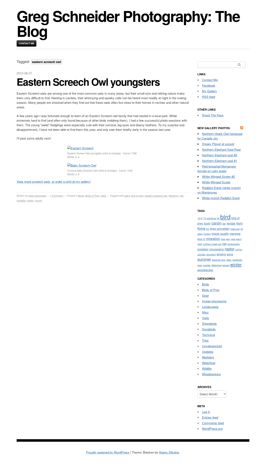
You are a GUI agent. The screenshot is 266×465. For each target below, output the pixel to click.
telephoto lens (218, 259)
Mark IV (201, 239)
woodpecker (205, 270)
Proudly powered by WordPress (107, 452)
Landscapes (210, 306)
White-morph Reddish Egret (221, 198)
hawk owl (235, 228)
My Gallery (209, 91)
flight (239, 223)
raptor (30, 200)
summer (204, 259)
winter (236, 264)
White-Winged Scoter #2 (218, 176)
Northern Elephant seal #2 (219, 155)
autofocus (211, 218)
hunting (207, 233)
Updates (207, 351)
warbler (207, 265)
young (38, 200)
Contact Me (26, 43)
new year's (236, 239)
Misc (205, 312)
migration (213, 238)
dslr (224, 223)
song (230, 254)
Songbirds (209, 329)
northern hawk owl (212, 244)
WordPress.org (212, 428)
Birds (81, 195)
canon (216, 223)
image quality (220, 233)
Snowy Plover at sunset (218, 144)
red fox (238, 249)
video (229, 259)
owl (181, 195)
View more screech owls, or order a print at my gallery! (54, 181)
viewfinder (237, 259)
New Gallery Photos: (213, 128)
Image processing (214, 301)
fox (207, 228)
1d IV (200, 218)
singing (221, 254)
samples (201, 254)
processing (216, 249)
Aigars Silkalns (169, 452)
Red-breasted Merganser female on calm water (216, 168)
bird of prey (137, 195)
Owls (103, 195)
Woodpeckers (211, 374)
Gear (205, 295)
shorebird (211, 254)
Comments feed (213, 423)
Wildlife (207, 368)
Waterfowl (217, 265)
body (207, 223)
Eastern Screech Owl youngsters (88, 81)
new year (225, 239)
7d (204, 218)
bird (225, 216)
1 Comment (56, 195)
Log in (206, 411)
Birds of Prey (92, 195)
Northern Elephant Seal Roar (221, 149)
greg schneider (220, 228)
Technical (208, 335)
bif (218, 218)
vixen (199, 265)
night (199, 244)
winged (225, 265)
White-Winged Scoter (216, 182)
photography (233, 244)
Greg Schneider (37, 195)
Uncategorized (212, 346)
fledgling (173, 195)
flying (201, 228)
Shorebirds (209, 323)
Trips (205, 340)
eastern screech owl (156, 195)
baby (127, 195)
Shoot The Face (212, 115)
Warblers (208, 357)
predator (21, 200)
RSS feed (208, 96)
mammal (235, 233)
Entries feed (210, 417)
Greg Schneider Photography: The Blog (128, 23)
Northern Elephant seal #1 (219, 160)
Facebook (208, 85)
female (231, 223)
